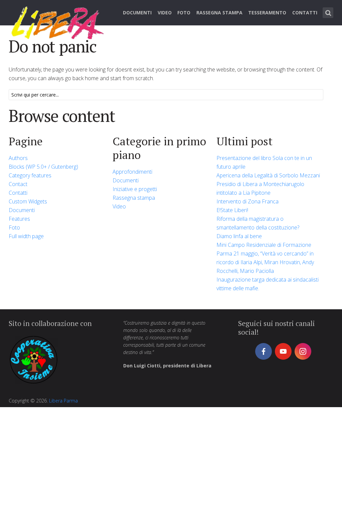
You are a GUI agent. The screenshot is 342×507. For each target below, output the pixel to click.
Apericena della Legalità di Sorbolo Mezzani (268, 175)
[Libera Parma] (58, 21)
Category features (30, 175)
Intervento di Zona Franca (247, 201)
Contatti (304, 12)
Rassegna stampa (219, 12)
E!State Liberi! (232, 210)
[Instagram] (303, 351)
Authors (18, 158)
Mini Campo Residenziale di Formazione (263, 244)
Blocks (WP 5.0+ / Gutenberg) (43, 166)
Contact (18, 184)
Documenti (137, 12)
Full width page (26, 236)
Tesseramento (267, 12)
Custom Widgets (28, 201)
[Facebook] (263, 351)
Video (165, 12)
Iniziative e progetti (135, 189)
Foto (183, 12)
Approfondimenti (132, 171)
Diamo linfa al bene (239, 236)
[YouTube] (283, 351)
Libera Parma (63, 400)
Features (19, 218)
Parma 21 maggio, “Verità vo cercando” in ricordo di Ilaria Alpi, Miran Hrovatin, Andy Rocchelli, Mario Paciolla (265, 262)
